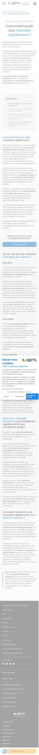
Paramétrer (19, 396)
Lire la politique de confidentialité (12, 389)
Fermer (6, 396)
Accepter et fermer (31, 396)
